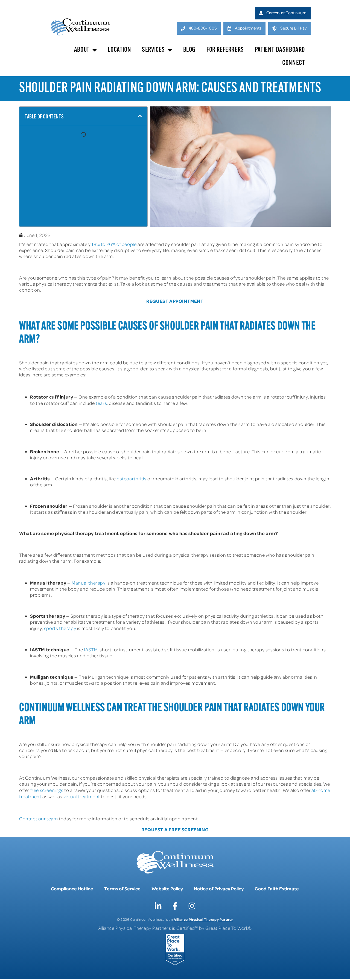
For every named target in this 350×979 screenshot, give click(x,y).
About (82, 50)
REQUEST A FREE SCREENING (175, 829)
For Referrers (225, 50)
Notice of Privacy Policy (219, 888)
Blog (189, 50)
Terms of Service (122, 888)
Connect (293, 63)
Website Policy (167, 888)
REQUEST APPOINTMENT (174, 301)
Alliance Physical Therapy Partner (203, 919)
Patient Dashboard (280, 50)
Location (119, 50)
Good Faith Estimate (277, 888)
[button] (140, 116)
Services (153, 50)
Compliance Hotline (72, 888)
